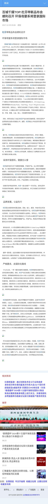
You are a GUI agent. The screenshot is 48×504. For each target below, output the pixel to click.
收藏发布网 (5, 484)
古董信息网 (42, 481)
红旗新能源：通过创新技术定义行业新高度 (23, 382)
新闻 (6, 3)
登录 (42, 490)
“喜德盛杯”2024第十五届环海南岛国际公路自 (24, 390)
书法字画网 (20, 481)
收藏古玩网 (31, 481)
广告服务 (32, 490)
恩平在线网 (8, 490)
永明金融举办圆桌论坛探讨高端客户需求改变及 (25, 396)
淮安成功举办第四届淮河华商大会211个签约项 (25, 385)
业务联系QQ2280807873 (31, 495)
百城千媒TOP (9, 44)
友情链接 (10, 481)
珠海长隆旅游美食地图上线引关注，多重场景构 (25, 393)
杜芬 (4, 32)
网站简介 (19, 490)
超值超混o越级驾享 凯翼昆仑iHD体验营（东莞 (25, 388)
